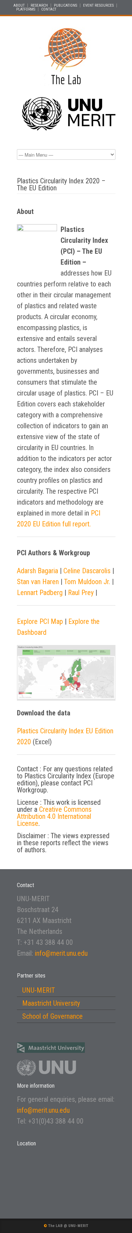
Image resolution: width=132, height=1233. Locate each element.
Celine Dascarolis (87, 571)
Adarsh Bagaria (37, 571)
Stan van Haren (38, 581)
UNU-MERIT (38, 990)
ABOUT (19, 5)
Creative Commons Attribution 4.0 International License (54, 816)
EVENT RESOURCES (98, 5)
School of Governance (52, 1016)
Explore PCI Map (40, 621)
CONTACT (48, 9)
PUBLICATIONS (65, 5)
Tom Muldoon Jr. (87, 581)
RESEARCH (39, 5)
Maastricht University (51, 1003)
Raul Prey (81, 592)
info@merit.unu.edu (61, 953)
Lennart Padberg (40, 592)
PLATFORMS (25, 9)
